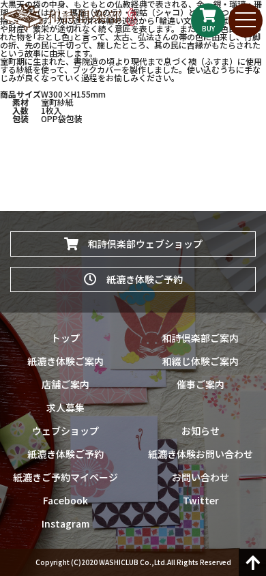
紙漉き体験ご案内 (65, 361)
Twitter (201, 500)
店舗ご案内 (65, 384)
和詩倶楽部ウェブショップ (140, 243)
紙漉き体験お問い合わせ (200, 454)
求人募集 (65, 407)
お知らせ (200, 430)
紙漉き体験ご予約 (140, 279)
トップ (65, 338)
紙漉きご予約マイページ (65, 477)
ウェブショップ (65, 430)
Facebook (65, 500)
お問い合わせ (200, 477)
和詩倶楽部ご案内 (200, 338)
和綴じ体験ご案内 (200, 361)
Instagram (65, 523)
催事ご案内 (200, 384)
